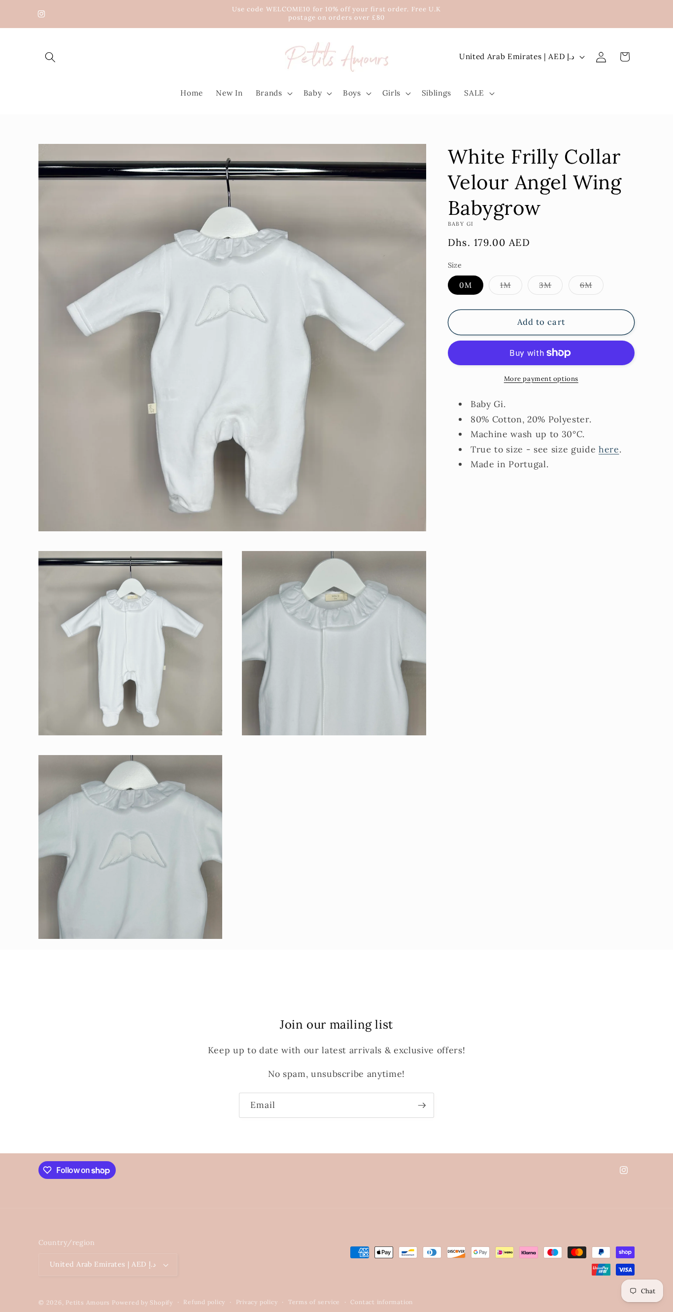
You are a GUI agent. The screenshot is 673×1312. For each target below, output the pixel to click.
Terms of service (314, 1302)
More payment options (541, 379)
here (609, 448)
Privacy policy (257, 1302)
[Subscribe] (422, 1105)
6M (592, 287)
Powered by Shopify (142, 1302)
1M (511, 287)
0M (465, 285)
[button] (50, 57)
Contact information (381, 1302)
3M (551, 287)
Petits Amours (88, 1302)
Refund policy (204, 1302)
